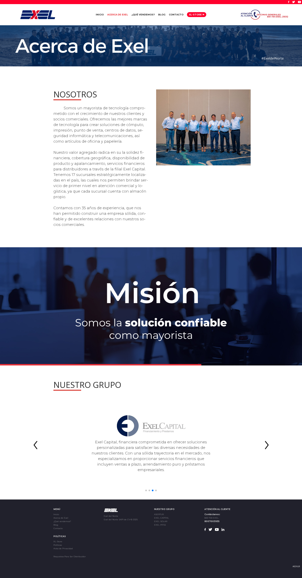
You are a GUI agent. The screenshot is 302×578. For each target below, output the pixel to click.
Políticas (57, 545)
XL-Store (57, 541)
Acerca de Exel (60, 518)
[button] (35, 445)
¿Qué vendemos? (62, 521)
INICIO (100, 14)
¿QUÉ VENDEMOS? (143, 14)
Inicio (56, 514)
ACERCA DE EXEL (117, 14)
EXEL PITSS (160, 525)
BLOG (161, 14)
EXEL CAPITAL (161, 518)
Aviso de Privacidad (63, 548)
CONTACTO (176, 14)
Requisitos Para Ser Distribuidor (69, 556)
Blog (55, 525)
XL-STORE (195, 14)
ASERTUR (159, 514)
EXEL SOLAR (160, 521)
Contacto (58, 528)
